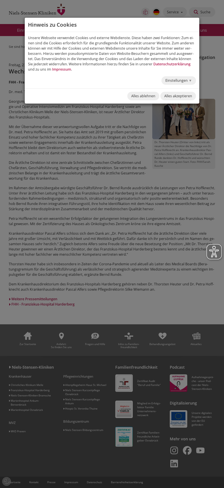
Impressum (61, 69)
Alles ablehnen (143, 96)
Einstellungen (177, 80)
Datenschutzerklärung (172, 64)
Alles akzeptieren (178, 96)
